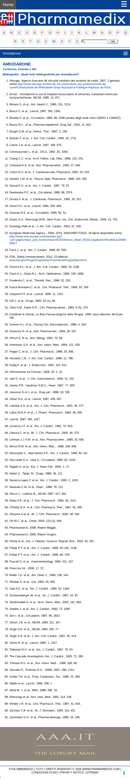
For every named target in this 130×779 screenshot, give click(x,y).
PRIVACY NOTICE (72, 772)
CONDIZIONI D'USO (44, 772)
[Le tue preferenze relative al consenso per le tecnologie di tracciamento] (124, 773)
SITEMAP (92, 772)
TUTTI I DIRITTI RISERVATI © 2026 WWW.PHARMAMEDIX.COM (78, 769)
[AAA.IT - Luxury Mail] (65, 760)
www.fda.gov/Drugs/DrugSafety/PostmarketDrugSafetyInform (48, 260)
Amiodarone (12, 53)
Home (8, 4)
